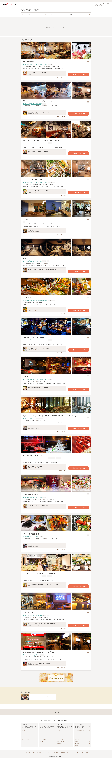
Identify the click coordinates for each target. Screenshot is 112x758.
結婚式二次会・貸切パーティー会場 (43, 715)
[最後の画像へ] (88, 50)
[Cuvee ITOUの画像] (56, 365)
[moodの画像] (56, 247)
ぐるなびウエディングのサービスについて (73, 752)
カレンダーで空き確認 (79, 74)
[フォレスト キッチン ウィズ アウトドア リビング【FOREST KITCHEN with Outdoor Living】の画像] (56, 405)
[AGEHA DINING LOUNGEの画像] (56, 483)
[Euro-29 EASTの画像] (56, 286)
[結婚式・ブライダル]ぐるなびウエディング (28, 715)
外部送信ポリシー (49, 752)
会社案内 (25, 752)
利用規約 (30, 752)
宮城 (51, 715)
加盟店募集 (63, 752)
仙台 (54, 715)
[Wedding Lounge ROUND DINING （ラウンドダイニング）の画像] (56, 641)
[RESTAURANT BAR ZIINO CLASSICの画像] (56, 326)
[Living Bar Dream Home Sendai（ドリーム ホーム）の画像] (56, 90)
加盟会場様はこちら (56, 752)
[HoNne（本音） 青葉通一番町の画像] (56, 523)
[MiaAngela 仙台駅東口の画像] (56, 50)
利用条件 (34, 752)
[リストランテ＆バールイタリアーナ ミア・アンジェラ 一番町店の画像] (56, 129)
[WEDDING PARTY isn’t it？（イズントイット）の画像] (56, 444)
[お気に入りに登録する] (88, 61)
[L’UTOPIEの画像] (56, 208)
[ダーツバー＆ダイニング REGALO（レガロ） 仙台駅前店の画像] (56, 562)
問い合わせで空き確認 (79, 192)
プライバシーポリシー (41, 752)
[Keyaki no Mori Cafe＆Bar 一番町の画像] (56, 168)
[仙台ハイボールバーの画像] (56, 601)
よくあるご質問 (85, 752)
